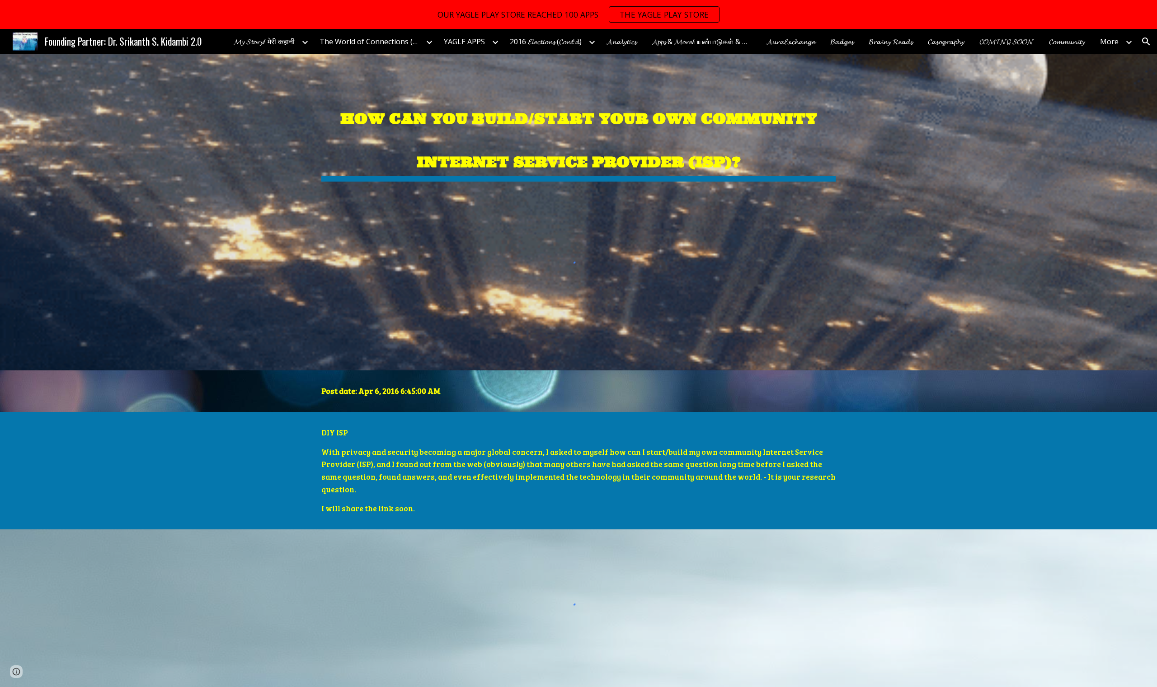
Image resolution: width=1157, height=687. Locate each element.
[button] (1146, 41)
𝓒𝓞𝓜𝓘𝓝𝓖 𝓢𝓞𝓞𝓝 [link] (1006, 42)
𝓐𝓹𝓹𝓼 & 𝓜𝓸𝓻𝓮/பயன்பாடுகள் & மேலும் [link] (704, 42)
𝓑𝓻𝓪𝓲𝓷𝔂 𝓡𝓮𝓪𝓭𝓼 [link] (890, 42)
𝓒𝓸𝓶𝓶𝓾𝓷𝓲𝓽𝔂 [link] (1067, 42)
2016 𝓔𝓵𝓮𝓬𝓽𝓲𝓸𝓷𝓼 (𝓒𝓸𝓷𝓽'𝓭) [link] (546, 42)
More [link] (1109, 42)
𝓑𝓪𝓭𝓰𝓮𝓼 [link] (841, 42)
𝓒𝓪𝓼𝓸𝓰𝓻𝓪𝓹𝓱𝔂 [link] (946, 42)
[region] (578, 14)
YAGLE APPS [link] (464, 42)
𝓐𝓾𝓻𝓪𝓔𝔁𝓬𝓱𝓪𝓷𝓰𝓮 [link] (791, 42)
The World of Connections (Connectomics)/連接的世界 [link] (371, 42)
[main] (578, 133)
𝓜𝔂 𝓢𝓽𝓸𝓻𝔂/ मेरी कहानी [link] (264, 42)
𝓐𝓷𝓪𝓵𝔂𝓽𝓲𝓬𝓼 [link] (621, 42)
